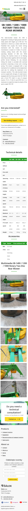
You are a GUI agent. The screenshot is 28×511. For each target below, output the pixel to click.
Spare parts (6, 440)
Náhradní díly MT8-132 (20, 5)
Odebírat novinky (13, 479)
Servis (4, 453)
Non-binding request (11, 120)
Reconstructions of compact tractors (13, 437)
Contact (5, 447)
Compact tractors (7, 432)
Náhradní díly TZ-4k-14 (20, 2)
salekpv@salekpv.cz (10, 141)
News (4, 455)
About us (5, 450)
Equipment (6, 435)
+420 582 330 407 (9, 143)
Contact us (12, 419)
